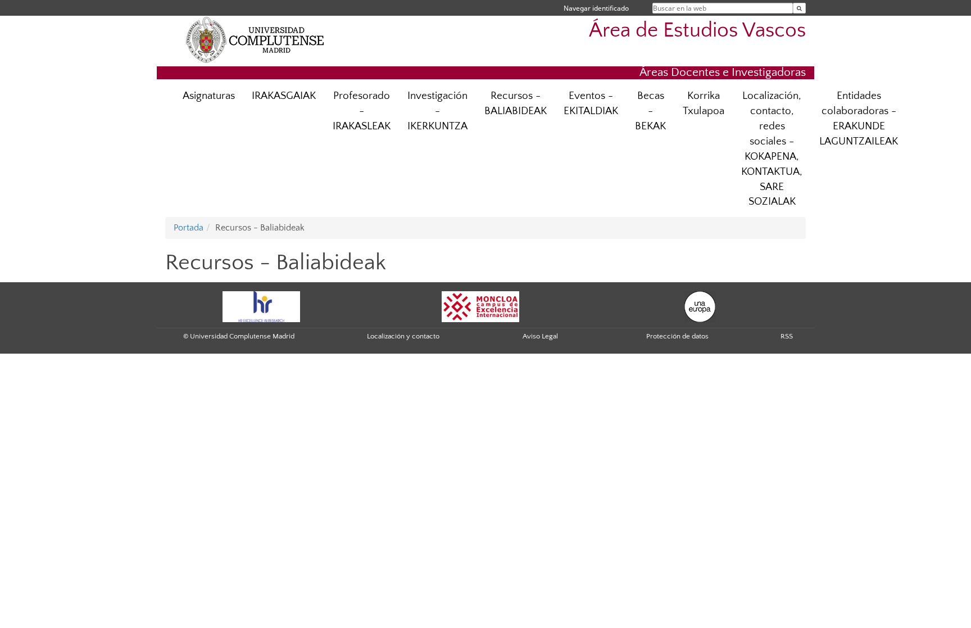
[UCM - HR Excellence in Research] (261, 306)
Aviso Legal (540, 336)
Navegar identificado (596, 8)
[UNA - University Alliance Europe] (699, 306)
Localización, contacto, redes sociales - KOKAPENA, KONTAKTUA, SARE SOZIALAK (771, 148)
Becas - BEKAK (650, 111)
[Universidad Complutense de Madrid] (255, 39)
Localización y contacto (403, 336)
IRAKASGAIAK (284, 96)
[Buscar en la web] (799, 8)
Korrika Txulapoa (703, 103)
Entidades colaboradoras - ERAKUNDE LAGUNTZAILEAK (858, 118)
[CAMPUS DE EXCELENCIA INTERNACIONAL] (480, 306)
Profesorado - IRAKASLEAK (362, 111)
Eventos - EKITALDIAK (591, 103)
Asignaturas (209, 96)
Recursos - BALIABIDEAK (515, 103)
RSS (787, 336)
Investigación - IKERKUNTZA (437, 111)
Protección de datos (677, 336)
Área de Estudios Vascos (697, 30)
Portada (188, 228)
